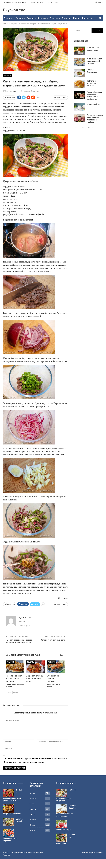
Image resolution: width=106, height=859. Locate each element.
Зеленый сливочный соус (52, 640)
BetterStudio (98, 853)
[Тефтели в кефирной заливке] (79, 84)
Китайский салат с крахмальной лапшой (94, 61)
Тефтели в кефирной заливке (91, 83)
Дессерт (54, 18)
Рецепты (8, 18)
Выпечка (41, 18)
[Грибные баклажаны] (79, 73)
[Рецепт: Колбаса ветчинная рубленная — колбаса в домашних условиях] (79, 95)
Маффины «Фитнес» (12, 814)
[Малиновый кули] (61, 824)
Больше (86, 18)
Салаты (32, 804)
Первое (19, 18)
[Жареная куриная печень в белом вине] (35, 666)
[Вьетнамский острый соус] (79, 51)
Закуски (66, 18)
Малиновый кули (63, 829)
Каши (76, 18)
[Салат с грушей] (8, 822)
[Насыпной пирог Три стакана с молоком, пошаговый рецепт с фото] (15, 666)
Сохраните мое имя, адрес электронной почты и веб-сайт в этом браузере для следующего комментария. (35, 760)
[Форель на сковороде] (61, 838)
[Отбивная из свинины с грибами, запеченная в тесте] (56, 666)
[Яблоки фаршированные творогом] (61, 793)
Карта (56, 2)
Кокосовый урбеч (95, 104)
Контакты (41, 2)
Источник (63, 598)
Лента (49, 2)
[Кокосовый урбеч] (79, 107)
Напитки (33, 820)
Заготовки (33, 809)
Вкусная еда (14, 10)
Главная (32, 2)
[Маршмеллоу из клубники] (8, 833)
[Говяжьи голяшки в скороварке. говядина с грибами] (79, 118)
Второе (30, 18)
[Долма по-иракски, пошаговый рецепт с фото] (8, 793)
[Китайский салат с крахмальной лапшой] (79, 62)
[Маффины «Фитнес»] (8, 808)
